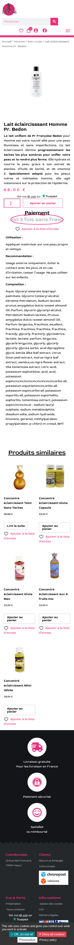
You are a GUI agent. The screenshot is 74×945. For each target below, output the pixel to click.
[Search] (54, 21)
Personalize (27, 939)
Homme (19, 41)
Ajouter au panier (43, 203)
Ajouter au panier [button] (50, 527)
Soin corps (35, 41)
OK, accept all (23, 934)
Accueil (7, 41)
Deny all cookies (53, 934)
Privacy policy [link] (48, 939)
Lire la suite (16, 526)
